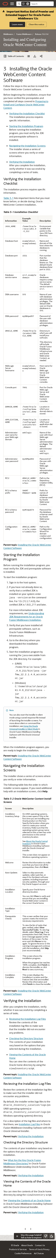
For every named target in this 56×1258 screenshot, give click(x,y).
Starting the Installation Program (26, 126)
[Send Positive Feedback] (51, 1236)
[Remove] (27, 3)
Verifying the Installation (22, 161)
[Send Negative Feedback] (45, 1236)
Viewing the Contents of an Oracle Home (29, 1200)
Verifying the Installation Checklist (27, 113)
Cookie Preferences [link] (23, 1253)
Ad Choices (39, 1253)
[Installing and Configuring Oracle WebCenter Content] (28, 56)
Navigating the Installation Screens (27, 145)
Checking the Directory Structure (26, 1038)
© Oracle (15, 1245)
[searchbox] (41, 4)
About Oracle (27, 1245)
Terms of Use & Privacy (39, 1249)
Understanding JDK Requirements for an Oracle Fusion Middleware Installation (26, 616)
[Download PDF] (34, 56)
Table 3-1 (8, 198)
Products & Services (18, 1249)
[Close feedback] (17, 1236)
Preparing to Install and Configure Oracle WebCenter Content (25, 104)
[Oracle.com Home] (5, 4)
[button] (12, 4)
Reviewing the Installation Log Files (27, 1018)
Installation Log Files (29, 1124)
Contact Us (40, 1245)
